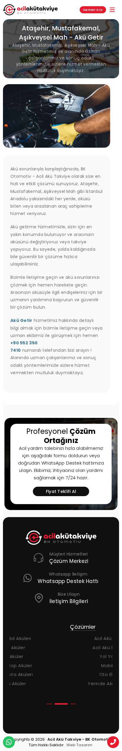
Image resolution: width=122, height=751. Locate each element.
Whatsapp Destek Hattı (68, 581)
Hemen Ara (92, 9)
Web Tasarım (79, 745)
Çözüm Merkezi (69, 561)
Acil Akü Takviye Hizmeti (89, 638)
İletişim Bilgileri (68, 601)
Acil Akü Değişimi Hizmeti (89, 647)
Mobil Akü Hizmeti (89, 665)
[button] (49, 704)
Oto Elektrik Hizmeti (89, 674)
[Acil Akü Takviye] (61, 537)
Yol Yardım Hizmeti (89, 656)
